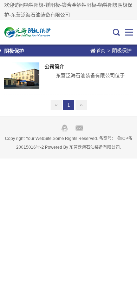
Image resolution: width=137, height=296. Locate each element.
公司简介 (54, 66)
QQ (64, 128)
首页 (101, 50)
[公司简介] (21, 75)
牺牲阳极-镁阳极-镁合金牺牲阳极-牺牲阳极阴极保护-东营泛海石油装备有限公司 (27, 32)
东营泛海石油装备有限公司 (94, 147)
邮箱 (79, 128)
